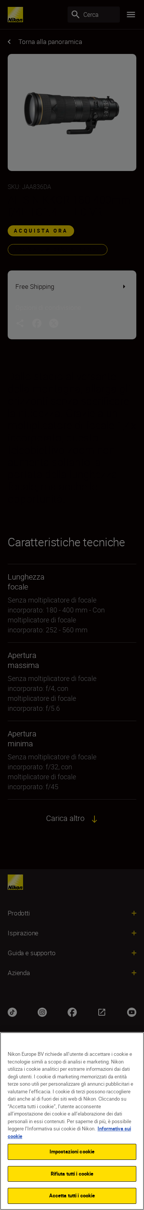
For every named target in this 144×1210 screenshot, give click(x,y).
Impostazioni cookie (72, 1151)
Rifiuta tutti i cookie (72, 1173)
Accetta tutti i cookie (72, 1195)
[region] (72, 1121)
